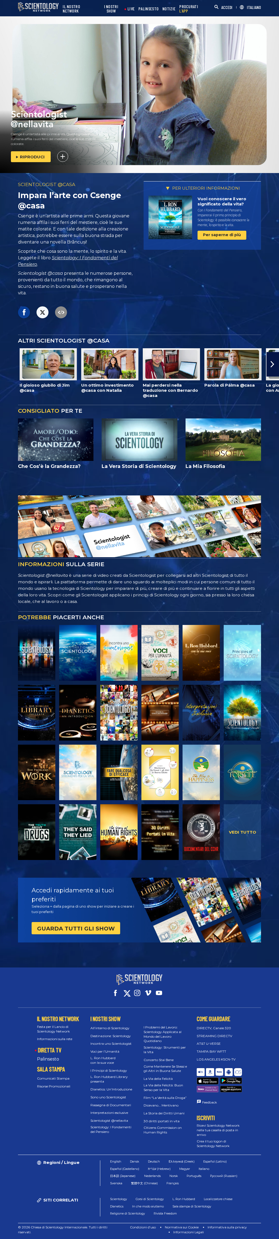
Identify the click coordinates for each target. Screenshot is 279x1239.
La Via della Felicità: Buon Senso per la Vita (163, 1087)
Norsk (173, 1176)
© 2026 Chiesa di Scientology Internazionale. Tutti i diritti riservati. (62, 1229)
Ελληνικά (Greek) (182, 1161)
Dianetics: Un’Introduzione (111, 1089)
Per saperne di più (222, 234)
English (115, 1161)
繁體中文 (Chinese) (144, 1183)
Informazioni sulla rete (54, 1039)
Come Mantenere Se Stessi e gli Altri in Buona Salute (165, 1068)
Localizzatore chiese (218, 1199)
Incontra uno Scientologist (111, 1043)
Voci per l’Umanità (104, 1051)
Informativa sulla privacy (227, 1227)
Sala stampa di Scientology (191, 1206)
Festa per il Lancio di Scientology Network (53, 1029)
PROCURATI (188, 8)
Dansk (134, 1161)
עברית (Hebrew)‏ (159, 1169)
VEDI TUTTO (242, 832)
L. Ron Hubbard (183, 1199)
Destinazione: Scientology (110, 1036)
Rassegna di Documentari (110, 1105)
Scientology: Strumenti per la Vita (165, 1049)
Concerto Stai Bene (159, 1060)
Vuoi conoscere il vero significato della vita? (222, 201)
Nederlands (152, 1176)
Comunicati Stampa (53, 1078)
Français (172, 1183)
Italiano (204, 1169)
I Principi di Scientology (108, 1070)
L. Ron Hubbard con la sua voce (103, 1060)
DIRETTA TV (49, 1049)
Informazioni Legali (188, 1232)
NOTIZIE (168, 9)
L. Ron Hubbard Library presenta (109, 1079)
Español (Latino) (215, 1161)
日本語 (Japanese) (122, 1176)
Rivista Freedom (165, 1213)
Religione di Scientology (127, 1213)
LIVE (131, 9)
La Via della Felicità (158, 1079)
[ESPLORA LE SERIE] (36, 653)
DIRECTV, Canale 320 (214, 1028)
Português (194, 1176)
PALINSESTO (148, 9)
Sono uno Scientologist (108, 1097)
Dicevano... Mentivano (161, 1105)
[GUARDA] (242, 653)
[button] (6, 364)
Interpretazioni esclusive (109, 1113)
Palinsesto (48, 1059)
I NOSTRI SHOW (111, 8)
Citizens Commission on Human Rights (163, 1130)
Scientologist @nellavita (109, 1120)
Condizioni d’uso (143, 1227)
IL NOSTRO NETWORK (71, 8)
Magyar (184, 1169)
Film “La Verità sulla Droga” (165, 1098)
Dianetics (116, 1206)
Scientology (118, 1199)
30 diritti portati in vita (162, 1121)
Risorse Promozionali (53, 1086)
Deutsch (154, 1161)
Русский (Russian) (223, 1176)
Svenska (116, 1183)
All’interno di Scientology (109, 1028)
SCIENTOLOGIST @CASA (46, 184)
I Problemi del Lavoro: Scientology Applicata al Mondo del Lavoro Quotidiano (162, 1034)
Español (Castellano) (124, 1169)
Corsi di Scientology (150, 1199)
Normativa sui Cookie (182, 1227)
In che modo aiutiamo (148, 1206)
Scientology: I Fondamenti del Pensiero (110, 1129)
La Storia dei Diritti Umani (164, 1113)
